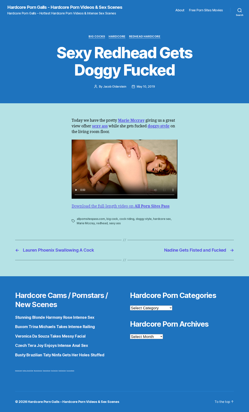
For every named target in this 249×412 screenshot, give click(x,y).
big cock (112, 219)
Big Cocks (97, 36)
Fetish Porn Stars (62, 370)
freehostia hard (18, 370)
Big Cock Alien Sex (38, 370)
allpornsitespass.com (91, 219)
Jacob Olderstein (114, 86)
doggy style (144, 219)
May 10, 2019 (146, 86)
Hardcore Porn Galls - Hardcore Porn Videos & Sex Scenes (64, 7)
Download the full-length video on (121, 206)
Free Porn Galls (54, 370)
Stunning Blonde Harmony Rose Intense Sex (54, 317)
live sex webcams (70, 370)
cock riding (126, 219)
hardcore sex (162, 219)
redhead (102, 223)
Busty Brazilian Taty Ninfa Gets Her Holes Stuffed (59, 355)
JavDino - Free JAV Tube (28, 370)
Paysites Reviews (46, 370)
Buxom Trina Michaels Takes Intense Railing (55, 326)
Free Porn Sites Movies (206, 10)
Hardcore (117, 36)
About (179, 10)
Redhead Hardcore (144, 36)
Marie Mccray (86, 223)
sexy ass (115, 223)
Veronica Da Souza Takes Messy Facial (50, 336)
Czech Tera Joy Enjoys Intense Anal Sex (51, 345)
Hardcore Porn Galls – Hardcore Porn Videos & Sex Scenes (73, 402)
